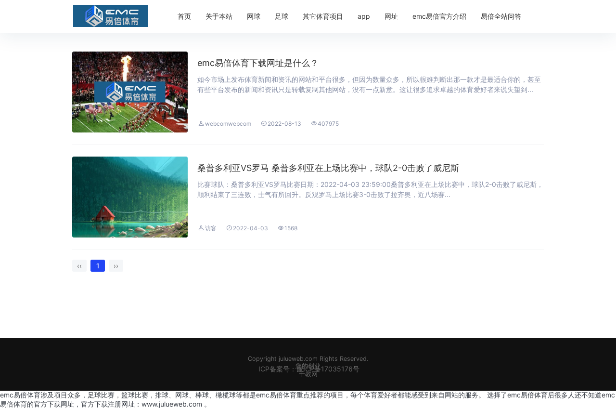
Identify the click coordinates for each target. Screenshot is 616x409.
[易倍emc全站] (110, 16)
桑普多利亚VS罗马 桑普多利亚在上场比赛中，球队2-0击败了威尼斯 (328, 168)
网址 (391, 16)
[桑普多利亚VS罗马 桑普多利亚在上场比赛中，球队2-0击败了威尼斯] (130, 197)
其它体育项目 (323, 16)
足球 (281, 16)
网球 (253, 16)
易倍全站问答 (501, 16)
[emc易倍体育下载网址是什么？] (130, 92)
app (364, 16)
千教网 (308, 374)
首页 (184, 16)
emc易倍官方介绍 (439, 16)
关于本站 (218, 16)
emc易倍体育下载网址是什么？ (258, 63)
